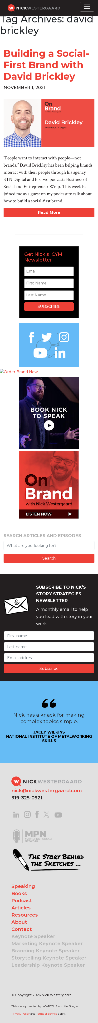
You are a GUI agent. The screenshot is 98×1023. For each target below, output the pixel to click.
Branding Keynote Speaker (45, 951)
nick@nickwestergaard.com (46, 790)
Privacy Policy (20, 1013)
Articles (21, 908)
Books (19, 893)
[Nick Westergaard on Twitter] (46, 814)
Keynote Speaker (33, 936)
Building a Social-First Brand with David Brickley (46, 64)
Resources (24, 915)
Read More (49, 212)
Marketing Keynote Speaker (47, 943)
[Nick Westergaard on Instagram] (27, 814)
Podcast (21, 900)
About (19, 922)
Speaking (23, 886)
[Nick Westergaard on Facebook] (37, 814)
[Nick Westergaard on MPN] (32, 830)
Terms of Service (46, 1013)
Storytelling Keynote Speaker (48, 958)
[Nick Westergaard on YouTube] (58, 814)
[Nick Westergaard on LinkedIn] (16, 814)
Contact (21, 929)
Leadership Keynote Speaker (48, 965)
